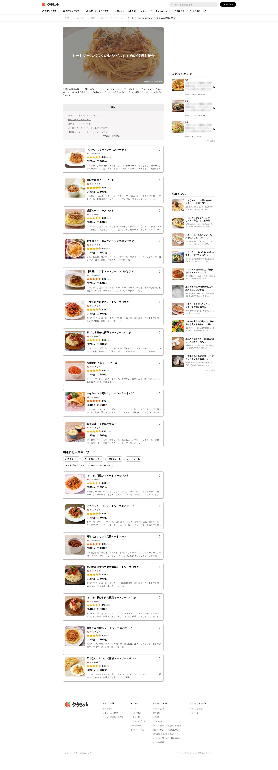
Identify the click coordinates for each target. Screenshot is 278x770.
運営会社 (156, 713)
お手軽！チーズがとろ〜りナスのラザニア (87, 128)
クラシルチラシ (196, 709)
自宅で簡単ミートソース (79, 119)
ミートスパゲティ (93, 459)
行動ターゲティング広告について (166, 730)
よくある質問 (158, 742)
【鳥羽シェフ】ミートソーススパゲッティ (87, 132)
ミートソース (133, 459)
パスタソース (114, 459)
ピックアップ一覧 (138, 721)
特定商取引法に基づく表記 (163, 734)
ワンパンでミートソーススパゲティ (84, 115)
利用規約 (156, 717)
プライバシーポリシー (161, 721)
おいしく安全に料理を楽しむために (167, 725)
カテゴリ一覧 (136, 725)
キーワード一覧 (137, 730)
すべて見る (210, 141)
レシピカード (146, 11)
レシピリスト (136, 713)
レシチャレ (194, 713)
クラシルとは (158, 709)
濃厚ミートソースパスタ (79, 124)
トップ (133, 709)
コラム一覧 (135, 717)
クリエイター (180, 11)
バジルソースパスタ (100, 465)
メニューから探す (110, 713)
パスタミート (71, 459)
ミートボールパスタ (75, 465)
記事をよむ (132, 11)
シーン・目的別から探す (113, 717)
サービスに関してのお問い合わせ (166, 738)
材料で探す (107, 709)
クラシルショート (163, 11)
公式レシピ (119, 11)
